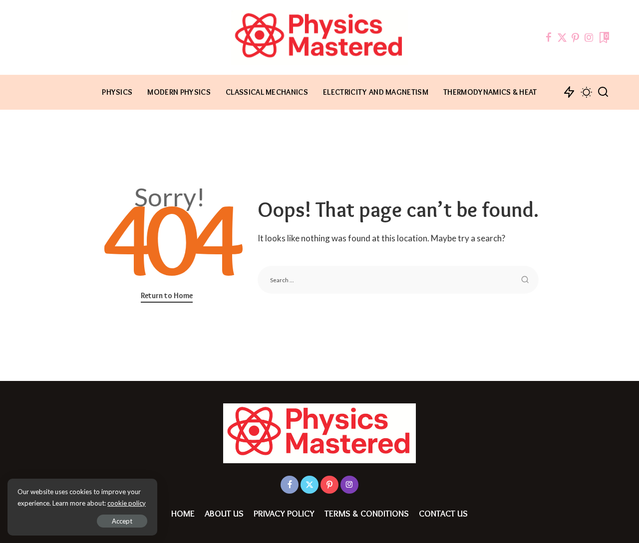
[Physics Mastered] (319, 37)
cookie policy (126, 503)
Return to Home (167, 295)
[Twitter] (562, 37)
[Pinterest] (576, 37)
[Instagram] (589, 37)
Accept (122, 521)
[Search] (603, 92)
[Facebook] (549, 37)
